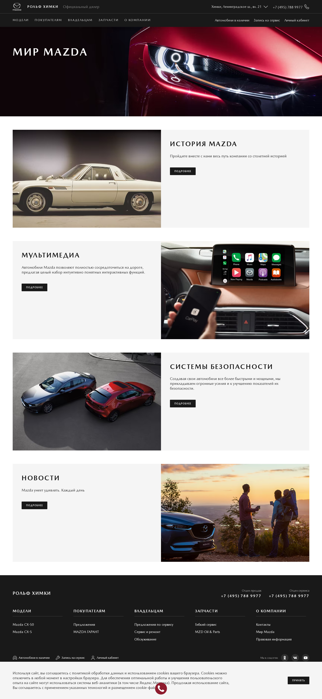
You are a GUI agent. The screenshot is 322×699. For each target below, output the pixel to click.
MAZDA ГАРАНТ (86, 632)
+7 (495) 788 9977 (241, 596)
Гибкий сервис (206, 624)
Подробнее (182, 171)
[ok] (284, 658)
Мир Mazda (265, 632)
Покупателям (48, 20)
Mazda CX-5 (22, 632)
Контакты (263, 624)
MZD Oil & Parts (207, 632)
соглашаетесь (57, 673)
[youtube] (305, 658)
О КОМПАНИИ (137, 20)
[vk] (295, 658)
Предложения (84, 624)
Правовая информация (274, 639)
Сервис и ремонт (147, 632)
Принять (298, 680)
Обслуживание (145, 639)
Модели (21, 20)
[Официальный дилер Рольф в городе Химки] (17, 7)
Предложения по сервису (153, 624)
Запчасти (109, 20)
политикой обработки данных (98, 673)
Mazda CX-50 (23, 624)
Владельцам (80, 20)
